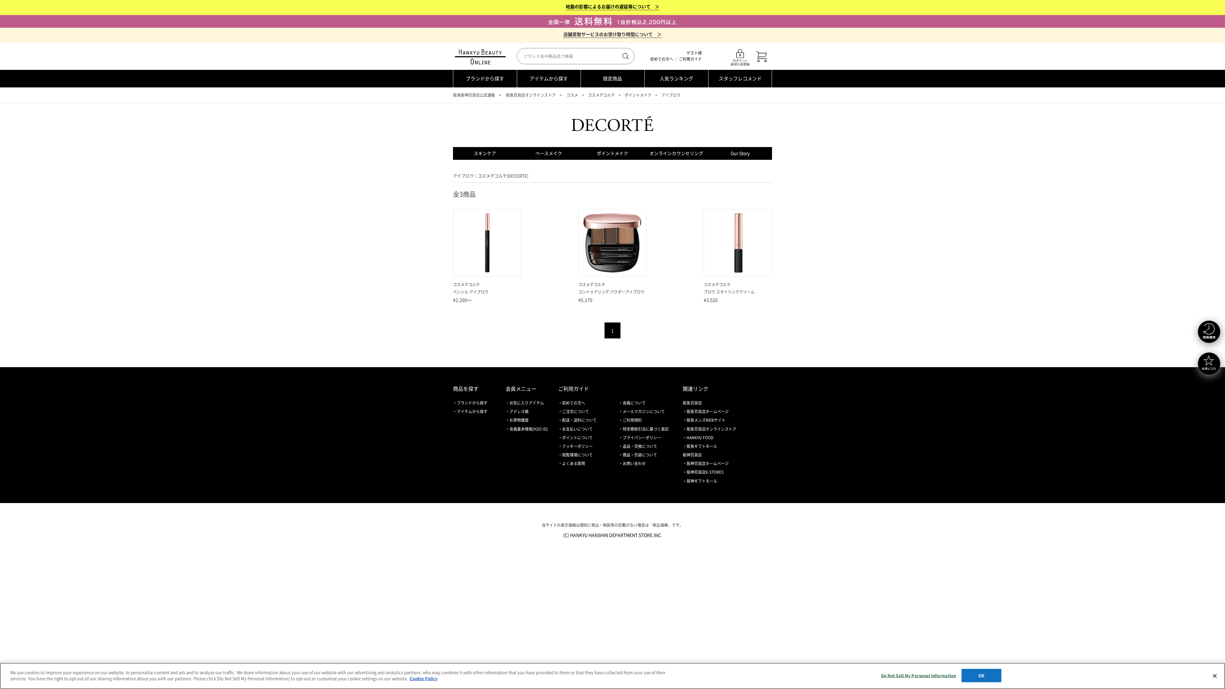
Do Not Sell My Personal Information (918, 675)
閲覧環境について (577, 455)
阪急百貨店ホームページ (708, 411)
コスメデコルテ (601, 95)
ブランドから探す (485, 78)
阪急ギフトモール (702, 446)
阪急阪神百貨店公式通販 (474, 95)
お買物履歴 (519, 420)
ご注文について (575, 411)
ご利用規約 (632, 420)
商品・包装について (640, 455)
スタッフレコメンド (740, 78)
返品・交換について (640, 446)
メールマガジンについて (644, 411)
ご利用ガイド (690, 59)
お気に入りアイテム (526, 403)
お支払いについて (577, 429)
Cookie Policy (423, 678)
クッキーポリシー (577, 446)
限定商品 (612, 78)
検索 (625, 56)
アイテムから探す (549, 78)
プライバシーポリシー (642, 438)
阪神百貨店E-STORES (705, 472)
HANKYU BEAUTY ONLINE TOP (481, 56)
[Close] (1215, 676)
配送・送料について (579, 420)
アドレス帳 (519, 411)
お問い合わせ (634, 463)
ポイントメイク (638, 95)
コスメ (572, 95)
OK (981, 675)
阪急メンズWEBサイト (706, 420)
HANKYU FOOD (700, 438)
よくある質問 (573, 463)
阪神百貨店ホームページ (708, 463)
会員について (634, 403)
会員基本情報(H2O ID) (528, 429)
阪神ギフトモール (702, 481)
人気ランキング (676, 78)
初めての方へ (661, 59)
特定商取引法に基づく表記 (646, 429)
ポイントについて (577, 438)
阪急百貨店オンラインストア (531, 95)
